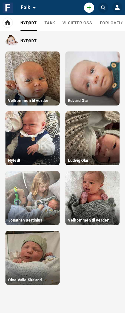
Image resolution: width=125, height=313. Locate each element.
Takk (50, 23)
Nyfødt (29, 25)
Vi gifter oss (77, 23)
